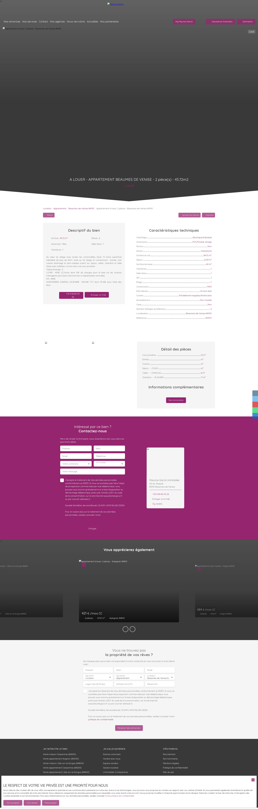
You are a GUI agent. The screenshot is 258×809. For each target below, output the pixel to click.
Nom (98, 448)
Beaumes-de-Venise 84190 (81, 208)
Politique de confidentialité (175, 767)
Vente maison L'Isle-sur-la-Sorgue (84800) (63, 763)
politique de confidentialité (100, 719)
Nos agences (57, 21)
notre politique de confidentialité (119, 796)
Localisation (151, 676)
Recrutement (169, 754)
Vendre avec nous (111, 758)
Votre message (69, 471)
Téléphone (101, 456)
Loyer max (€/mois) (95, 684)
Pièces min (152, 684)
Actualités (92, 21)
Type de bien (120, 676)
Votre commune (70, 464)
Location (47, 208)
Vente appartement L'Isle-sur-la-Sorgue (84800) (66, 772)
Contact (43, 21)
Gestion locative (110, 767)
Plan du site (168, 772)
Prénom (66, 448)
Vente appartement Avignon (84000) (61, 758)
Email (64, 456)
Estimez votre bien (112, 754)
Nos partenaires (109, 21)
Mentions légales (171, 763)
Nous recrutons (76, 21)
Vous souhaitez (101, 462)
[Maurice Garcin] (129, 8)
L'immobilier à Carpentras (115, 772)
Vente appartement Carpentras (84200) (62, 767)
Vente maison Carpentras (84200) (59, 754)
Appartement (59, 208)
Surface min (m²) (124, 684)
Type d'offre (89, 676)
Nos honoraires (170, 758)
